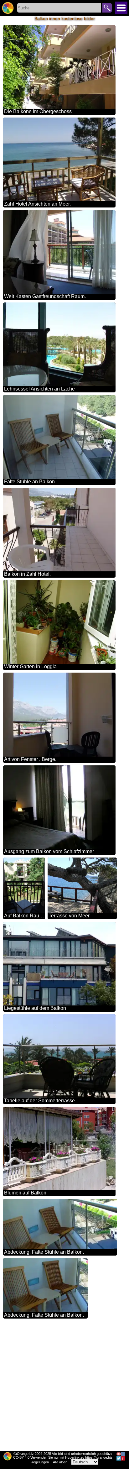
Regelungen (40, 1462)
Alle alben (60, 1462)
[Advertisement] (64, 1385)
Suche (107, 8)
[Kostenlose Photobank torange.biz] (8, 8)
